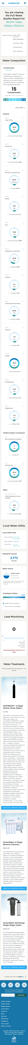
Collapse (19, 107)
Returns (15, 1034)
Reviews (4, 1016)
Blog (2, 1013)
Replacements (5, 1006)
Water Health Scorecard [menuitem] (16, 35)
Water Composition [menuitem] (18, 39)
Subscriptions (8, 1034)
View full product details (14, 807)
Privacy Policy (13, 1032)
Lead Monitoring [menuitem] (17, 47)
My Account (5, 1023)
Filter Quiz (4, 1018)
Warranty (20, 1034)
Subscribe (21, 995)
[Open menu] (3, 3)
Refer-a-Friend (6, 1026)
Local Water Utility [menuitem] (18, 43)
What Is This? (9, 70)
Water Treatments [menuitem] (18, 51)
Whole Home (5, 1004)
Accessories (5, 1009)
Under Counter (6, 1001)
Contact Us (4, 1021)
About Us (4, 1011)
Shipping (20, 1032)
